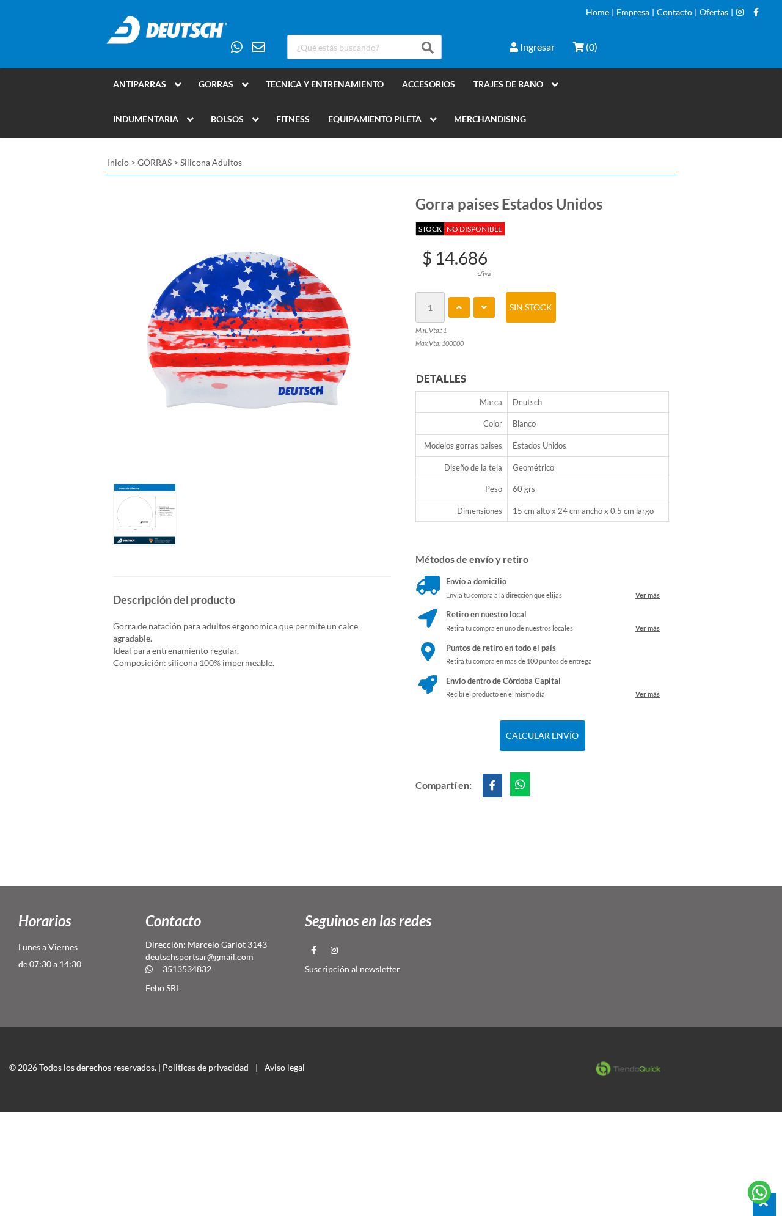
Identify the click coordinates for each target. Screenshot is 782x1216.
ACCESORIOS (428, 84)
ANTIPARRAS (139, 84)
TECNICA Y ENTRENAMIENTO (325, 84)
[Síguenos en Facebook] (756, 12)
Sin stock (531, 307)
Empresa (632, 12)
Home (597, 12)
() (590, 47)
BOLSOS (227, 119)
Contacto (674, 12)
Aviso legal (285, 1067)
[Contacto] (248, 47)
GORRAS (216, 84)
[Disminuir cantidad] (484, 307)
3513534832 (187, 969)
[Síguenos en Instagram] (740, 12)
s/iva (484, 273)
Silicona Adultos (211, 162)
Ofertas (714, 12)
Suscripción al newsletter (352, 969)
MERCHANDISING (490, 119)
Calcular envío (542, 735)
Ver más (647, 595)
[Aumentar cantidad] (459, 307)
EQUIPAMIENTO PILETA (375, 119)
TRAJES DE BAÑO (508, 84)
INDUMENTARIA (145, 119)
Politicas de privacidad (206, 1067)
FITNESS (293, 119)
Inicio (118, 162)
